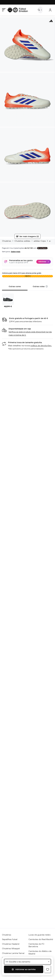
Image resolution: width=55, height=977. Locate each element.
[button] (47, 286)
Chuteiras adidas (22, 241)
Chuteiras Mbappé (11, 948)
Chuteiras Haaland (10, 944)
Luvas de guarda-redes (40, 935)
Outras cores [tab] (15, 286)
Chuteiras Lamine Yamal (13, 953)
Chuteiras (6, 241)
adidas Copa (40, 241)
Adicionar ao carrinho (25, 969)
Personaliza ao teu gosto (21, 260)
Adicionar (42, 262)
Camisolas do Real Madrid (41, 939)
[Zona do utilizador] (50, 10)
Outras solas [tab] (39, 286)
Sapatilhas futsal (9, 939)
